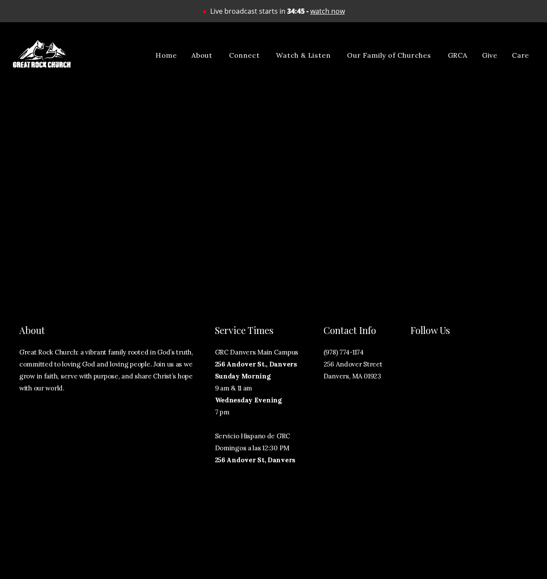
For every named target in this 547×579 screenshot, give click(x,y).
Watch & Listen (304, 55)
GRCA (458, 55)
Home (166, 55)
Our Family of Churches (390, 55)
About (203, 55)
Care (521, 55)
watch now (327, 11)
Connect (245, 55)
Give (489, 55)
